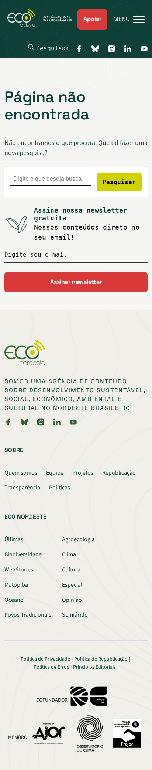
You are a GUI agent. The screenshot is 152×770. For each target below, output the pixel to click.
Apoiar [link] (92, 19)
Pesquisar (52, 48)
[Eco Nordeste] (42, 25)
